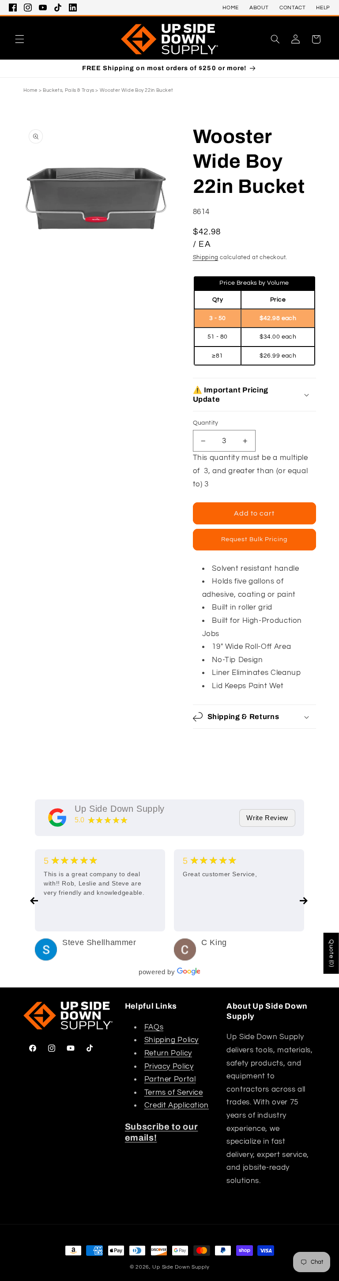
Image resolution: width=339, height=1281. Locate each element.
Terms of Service (173, 1092)
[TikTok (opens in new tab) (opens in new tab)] (58, 7)
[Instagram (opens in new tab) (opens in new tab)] (28, 7)
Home (30, 90)
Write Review (267, 817)
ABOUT (259, 8)
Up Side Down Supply (120, 809)
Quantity (205, 423)
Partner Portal (170, 1079)
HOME (230, 8)
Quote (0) (331, 953)
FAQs (154, 1027)
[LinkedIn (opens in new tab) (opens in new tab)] (73, 7)
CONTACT (292, 8)
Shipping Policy (171, 1040)
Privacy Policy (169, 1066)
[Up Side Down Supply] (57, 817)
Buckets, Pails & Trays (68, 90)
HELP (323, 8)
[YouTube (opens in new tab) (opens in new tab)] (43, 7)
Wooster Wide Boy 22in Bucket (136, 90)
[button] (19, 39)
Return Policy (168, 1053)
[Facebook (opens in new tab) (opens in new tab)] (13, 7)
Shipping (205, 257)
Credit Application (176, 1105)
